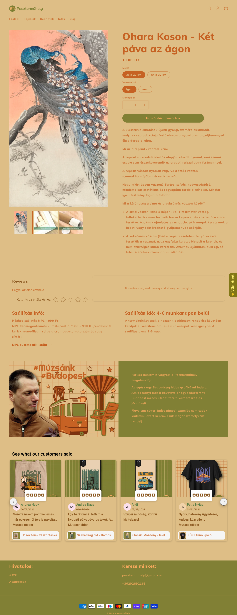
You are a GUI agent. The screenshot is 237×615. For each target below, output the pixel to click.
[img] (35, 495)
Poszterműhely (122, 613)
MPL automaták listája (29, 345)
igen (129, 89)
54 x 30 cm (158, 74)
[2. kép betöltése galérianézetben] (45, 222)
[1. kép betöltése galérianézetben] (20, 222)
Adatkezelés (17, 581)
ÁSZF (12, 575)
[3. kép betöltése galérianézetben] (71, 222)
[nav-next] (223, 502)
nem (145, 89)
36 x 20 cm (133, 74)
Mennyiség (129, 97)
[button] (210, 8)
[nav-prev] (13, 502)
